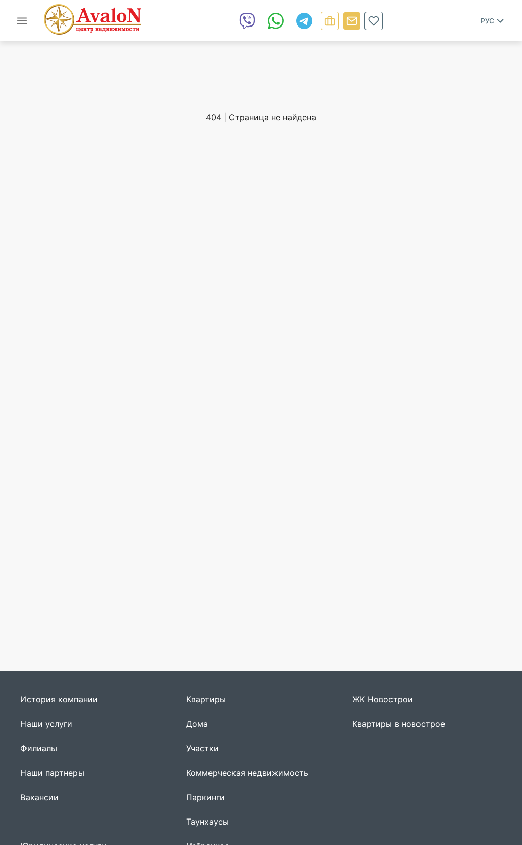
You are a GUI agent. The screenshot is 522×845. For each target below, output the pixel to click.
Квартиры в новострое (398, 724)
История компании (59, 699)
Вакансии (39, 797)
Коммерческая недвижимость (247, 773)
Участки (202, 748)
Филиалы (38, 748)
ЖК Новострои (382, 699)
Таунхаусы (207, 822)
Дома (197, 724)
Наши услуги (46, 724)
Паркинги (205, 797)
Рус (487, 21)
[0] (373, 21)
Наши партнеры (52, 773)
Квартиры (206, 699)
